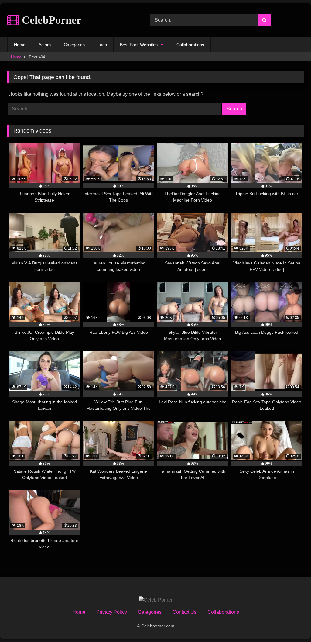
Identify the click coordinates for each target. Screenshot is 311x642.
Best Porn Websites (139, 44)
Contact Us (185, 612)
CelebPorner (50, 20)
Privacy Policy (111, 612)
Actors (45, 44)
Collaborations (190, 44)
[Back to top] (292, 624)
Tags (102, 44)
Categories (74, 44)
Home (20, 44)
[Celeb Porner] (156, 600)
